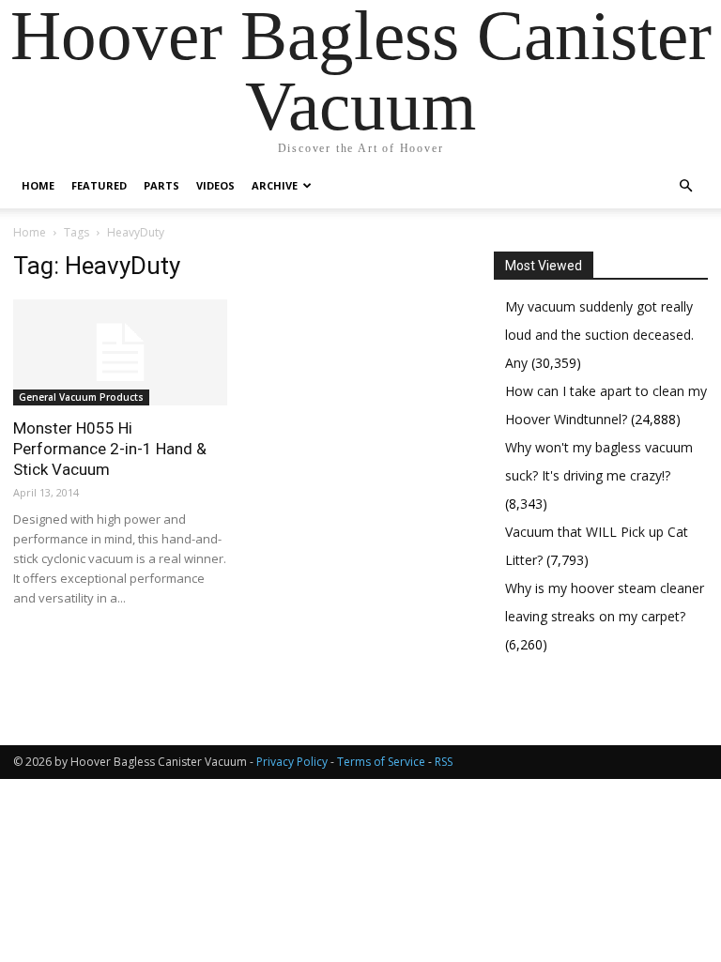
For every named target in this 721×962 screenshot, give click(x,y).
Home (38, 185)
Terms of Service (381, 762)
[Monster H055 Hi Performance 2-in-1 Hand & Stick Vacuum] (120, 352)
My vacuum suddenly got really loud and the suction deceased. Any (599, 335)
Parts (161, 185)
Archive (275, 185)
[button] (685, 186)
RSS (444, 762)
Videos (215, 185)
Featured (99, 185)
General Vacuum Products (81, 397)
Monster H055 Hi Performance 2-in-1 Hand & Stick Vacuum (110, 449)
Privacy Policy (292, 762)
